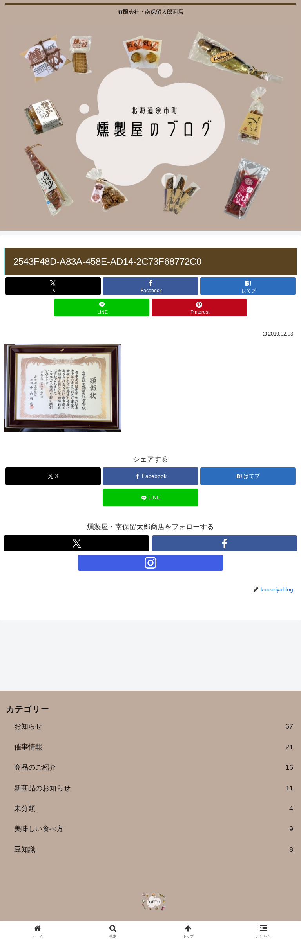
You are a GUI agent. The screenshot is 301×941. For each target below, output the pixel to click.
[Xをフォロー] (76, 543)
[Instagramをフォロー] (150, 563)
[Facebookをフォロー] (224, 543)
